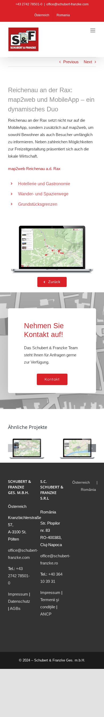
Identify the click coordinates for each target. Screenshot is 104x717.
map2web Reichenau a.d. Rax (34, 168)
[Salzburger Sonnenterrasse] (27, 438)
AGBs (15, 608)
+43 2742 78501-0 (19, 575)
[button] (12, 448)
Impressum (18, 594)
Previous (71, 62)
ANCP (45, 614)
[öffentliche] (52, 220)
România (88, 489)
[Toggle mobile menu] (93, 30)
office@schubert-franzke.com (67, 4)
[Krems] (77, 438)
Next (88, 62)
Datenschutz (19, 601)
